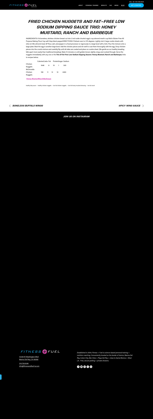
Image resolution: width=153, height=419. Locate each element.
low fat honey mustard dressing (77, 85)
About (80, 5)
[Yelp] (88, 366)
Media (116, 5)
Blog (122, 5)
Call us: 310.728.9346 (136, 2)
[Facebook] (78, 366)
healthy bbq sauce (31, 85)
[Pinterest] (81, 366)
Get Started (136, 5)
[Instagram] (84, 366)
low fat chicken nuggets (59, 85)
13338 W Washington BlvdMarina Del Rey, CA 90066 (29, 358)
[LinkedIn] (91, 366)
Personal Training (92, 5)
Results (104, 5)
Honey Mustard (32, 79)
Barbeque (47, 79)
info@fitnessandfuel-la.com (29, 366)
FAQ (110, 5)
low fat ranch (91, 85)
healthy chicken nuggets (44, 85)
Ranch (41, 79)
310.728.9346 (24, 363)
